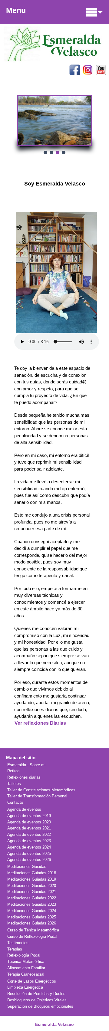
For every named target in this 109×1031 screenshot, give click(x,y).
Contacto (15, 802)
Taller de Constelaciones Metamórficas (41, 790)
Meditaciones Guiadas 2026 (31, 923)
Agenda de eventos (24, 809)
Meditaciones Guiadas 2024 (31, 910)
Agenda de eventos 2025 (29, 853)
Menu (16, 10)
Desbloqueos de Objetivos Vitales (37, 1000)
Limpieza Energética (25, 987)
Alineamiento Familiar (26, 968)
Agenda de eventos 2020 (29, 822)
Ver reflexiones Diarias (40, 723)
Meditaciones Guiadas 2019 (31, 879)
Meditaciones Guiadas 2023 (31, 904)
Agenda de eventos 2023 (29, 841)
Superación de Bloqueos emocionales (40, 1006)
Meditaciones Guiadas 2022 (31, 898)
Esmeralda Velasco (54, 1024)
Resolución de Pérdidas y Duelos (36, 993)
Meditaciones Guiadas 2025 (31, 917)
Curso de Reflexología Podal (32, 936)
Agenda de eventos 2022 (29, 834)
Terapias (14, 949)
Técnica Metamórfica (25, 961)
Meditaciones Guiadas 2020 (31, 885)
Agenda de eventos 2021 (29, 828)
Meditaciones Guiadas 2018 (31, 873)
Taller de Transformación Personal (37, 796)
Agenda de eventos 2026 (29, 859)
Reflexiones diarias (24, 777)
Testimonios (17, 943)
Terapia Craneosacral (25, 974)
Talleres (14, 783)
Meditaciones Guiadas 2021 (31, 891)
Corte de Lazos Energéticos (31, 981)
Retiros (13, 771)
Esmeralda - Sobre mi (26, 765)
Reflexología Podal (23, 955)
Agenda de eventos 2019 (29, 815)
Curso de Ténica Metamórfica (33, 930)
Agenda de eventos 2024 (29, 847)
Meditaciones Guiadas (26, 866)
